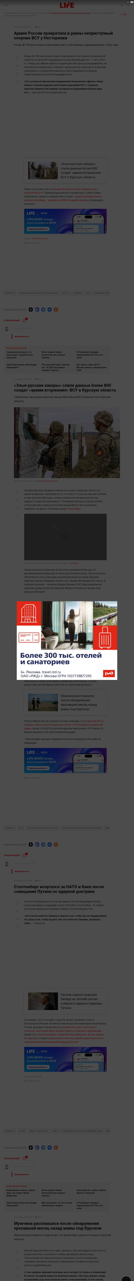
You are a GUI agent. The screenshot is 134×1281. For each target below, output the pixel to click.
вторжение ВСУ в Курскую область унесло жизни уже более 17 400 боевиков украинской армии (63, 724)
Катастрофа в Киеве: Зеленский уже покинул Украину (53, 355)
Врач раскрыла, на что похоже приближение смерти (56, 1204)
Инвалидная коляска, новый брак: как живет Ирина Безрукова (21, 1193)
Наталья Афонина (33, 243)
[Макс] (37, 309)
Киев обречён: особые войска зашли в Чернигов (91, 1191)
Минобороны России (40, 238)
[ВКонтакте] (49, 309)
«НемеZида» (74, 508)
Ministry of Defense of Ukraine (47, 481)
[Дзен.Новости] (30, 309)
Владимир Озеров (33, 778)
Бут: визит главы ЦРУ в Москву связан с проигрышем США (91, 367)
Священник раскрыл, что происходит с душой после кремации (20, 355)
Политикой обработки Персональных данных (70, 13)
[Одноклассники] (55, 309)
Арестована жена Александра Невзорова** (22, 366)
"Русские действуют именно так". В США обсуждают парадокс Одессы (55, 367)
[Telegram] (43, 309)
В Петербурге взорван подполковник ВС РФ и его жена (90, 355)
